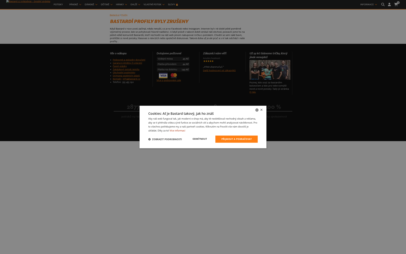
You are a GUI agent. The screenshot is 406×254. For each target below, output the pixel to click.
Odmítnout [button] (200, 138)
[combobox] (257, 110)
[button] (165, 139)
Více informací (177, 130)
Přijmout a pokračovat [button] (236, 138)
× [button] (261, 110)
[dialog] (203, 127)
